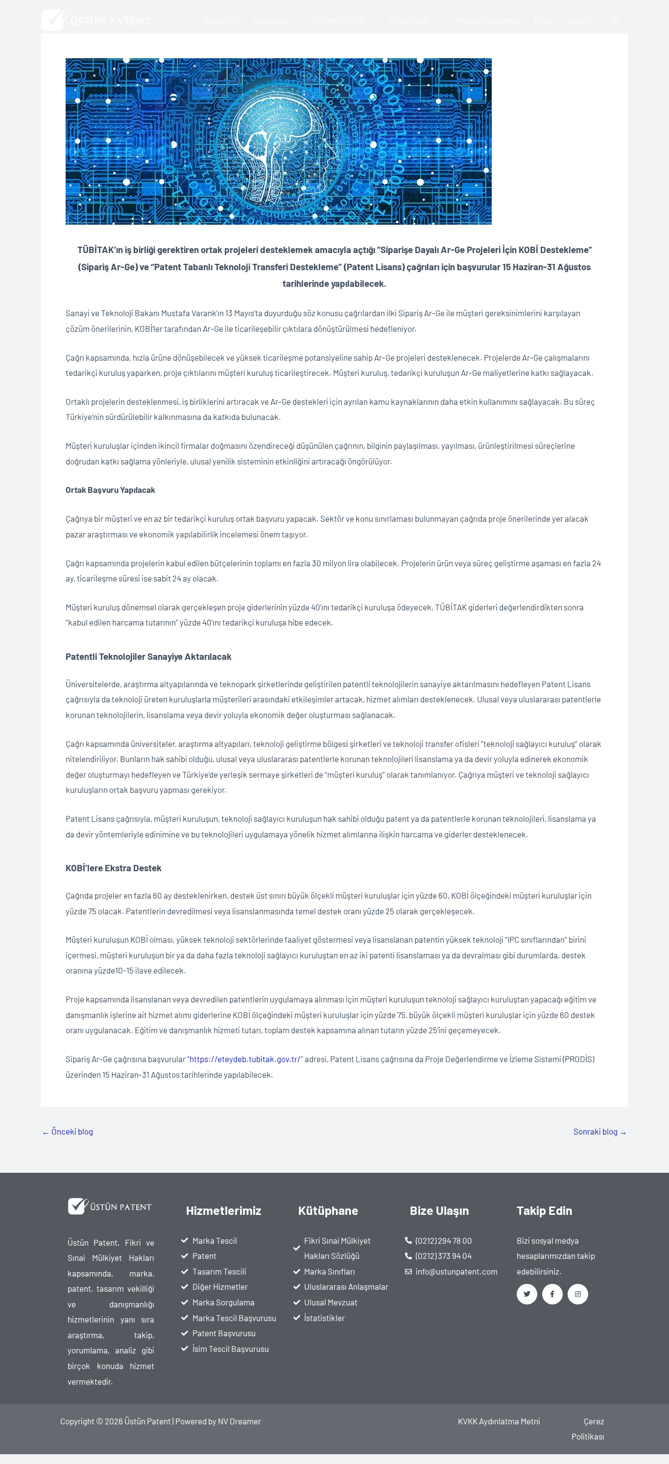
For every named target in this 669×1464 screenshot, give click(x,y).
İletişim (580, 20)
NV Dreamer (239, 1421)
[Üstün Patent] (98, 18)
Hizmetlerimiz (338, 20)
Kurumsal (270, 20)
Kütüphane (409, 20)
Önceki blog (67, 1131)
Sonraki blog (600, 1131)
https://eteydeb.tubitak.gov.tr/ (245, 1059)
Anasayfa (220, 20)
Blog (542, 20)
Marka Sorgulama (486, 20)
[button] (614, 20)
